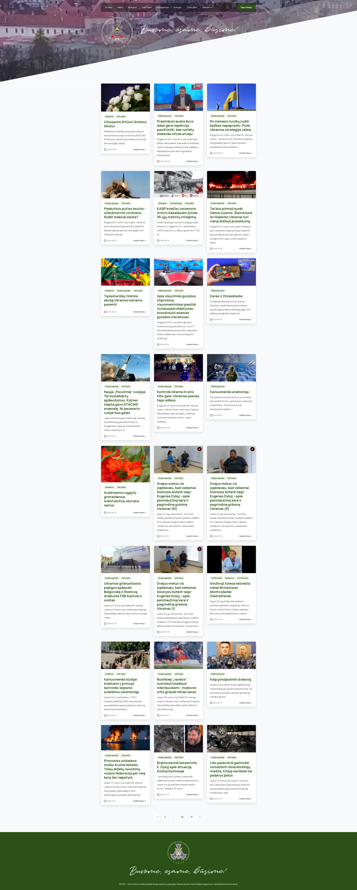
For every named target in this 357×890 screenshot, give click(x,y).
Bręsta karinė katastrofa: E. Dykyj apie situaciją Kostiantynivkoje (177, 766)
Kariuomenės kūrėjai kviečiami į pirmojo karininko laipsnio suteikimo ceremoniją (121, 685)
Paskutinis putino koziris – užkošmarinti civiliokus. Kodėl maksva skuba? (125, 212)
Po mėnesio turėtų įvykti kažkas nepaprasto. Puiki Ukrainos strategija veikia (230, 125)
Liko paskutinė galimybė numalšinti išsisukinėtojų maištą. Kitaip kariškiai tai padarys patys (231, 768)
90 (182, 817)
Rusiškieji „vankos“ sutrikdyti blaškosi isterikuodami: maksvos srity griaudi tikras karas (176, 685)
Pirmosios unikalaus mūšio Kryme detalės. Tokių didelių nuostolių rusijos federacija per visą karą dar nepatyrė (124, 769)
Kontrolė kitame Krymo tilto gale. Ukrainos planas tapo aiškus (178, 395)
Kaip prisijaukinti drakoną (230, 679)
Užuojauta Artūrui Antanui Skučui (125, 123)
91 (191, 817)
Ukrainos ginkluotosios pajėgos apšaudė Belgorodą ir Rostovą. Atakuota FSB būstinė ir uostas (123, 591)
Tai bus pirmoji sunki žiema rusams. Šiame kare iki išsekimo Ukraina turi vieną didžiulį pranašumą (231, 214)
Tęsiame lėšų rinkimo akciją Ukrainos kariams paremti (123, 300)
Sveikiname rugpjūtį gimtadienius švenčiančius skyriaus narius (121, 498)
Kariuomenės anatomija (229, 391)
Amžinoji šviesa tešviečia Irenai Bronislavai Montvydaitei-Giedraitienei (230, 589)
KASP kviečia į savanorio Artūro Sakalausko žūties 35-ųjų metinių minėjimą (177, 212)
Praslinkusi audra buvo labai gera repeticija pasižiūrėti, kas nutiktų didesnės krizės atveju (175, 127)
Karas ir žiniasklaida (226, 296)
